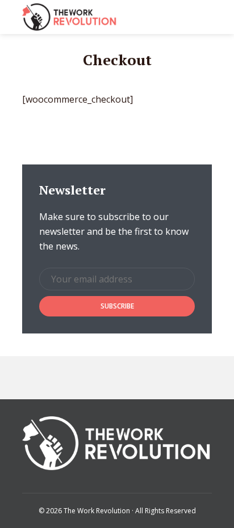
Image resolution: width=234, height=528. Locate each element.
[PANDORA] (87, 378)
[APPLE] (61, 378)
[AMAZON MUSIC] (139, 378)
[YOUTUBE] (166, 378)
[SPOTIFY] (35, 378)
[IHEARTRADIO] (113, 378)
